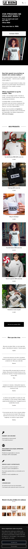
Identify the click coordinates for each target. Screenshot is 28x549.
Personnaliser (14, 546)
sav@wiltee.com (14, 474)
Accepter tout (14, 542)
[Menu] (25, 3)
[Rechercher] (22, 3)
